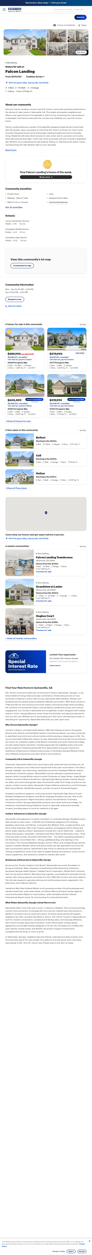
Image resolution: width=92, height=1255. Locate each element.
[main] (46, 638)
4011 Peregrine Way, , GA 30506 (28, 83)
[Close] (89, 1241)
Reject (71, 1251)
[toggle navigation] (4, 9)
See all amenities (14, 207)
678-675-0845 (14, 306)
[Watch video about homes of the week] (46, 164)
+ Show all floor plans (16, 488)
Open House (80, 353)
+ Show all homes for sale (18, 421)
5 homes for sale (43, 601)
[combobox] (70, 9)
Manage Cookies (58, 1251)
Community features (58, 202)
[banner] (46, 3)
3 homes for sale (43, 571)
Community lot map (22, 265)
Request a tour (15, 299)
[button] (80, 17)
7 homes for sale (43, 630)
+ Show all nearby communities (21, 638)
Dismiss (82, 1251)
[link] (25, 42)
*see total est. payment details (20, 358)
